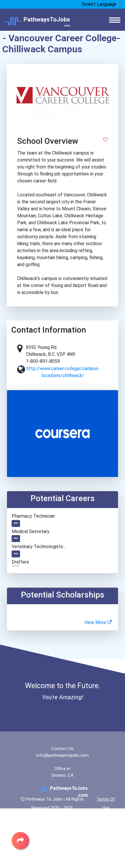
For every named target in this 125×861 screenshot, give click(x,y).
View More (95, 622)
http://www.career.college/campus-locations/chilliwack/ (63, 372)
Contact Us (62, 748)
